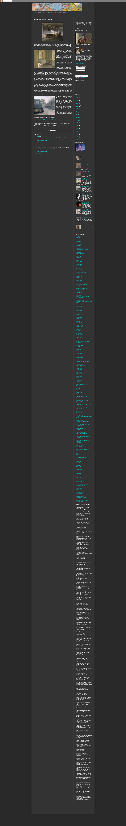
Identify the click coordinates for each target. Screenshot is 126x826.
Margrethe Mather (79, 445)
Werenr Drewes (79, 279)
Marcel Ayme (78, 461)
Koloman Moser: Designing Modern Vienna (87, 218)
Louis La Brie (78, 489)
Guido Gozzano (79, 336)
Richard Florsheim (79, 426)
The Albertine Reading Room (81, 396)
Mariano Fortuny (79, 303)
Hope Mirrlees (79, 265)
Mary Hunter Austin (79, 420)
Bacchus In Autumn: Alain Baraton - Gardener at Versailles (82, 501)
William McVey (79, 368)
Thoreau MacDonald (80, 401)
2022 (78, 99)
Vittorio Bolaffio (79, 292)
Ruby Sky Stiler (79, 322)
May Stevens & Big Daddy (81, 289)
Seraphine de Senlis (80, 238)
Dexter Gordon (79, 446)
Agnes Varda (78, 442)
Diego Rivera (78, 245)
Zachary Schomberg (80, 490)
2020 (78, 102)
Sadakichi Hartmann (80, 478)
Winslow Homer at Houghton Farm (82, 484)
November (78, 105)
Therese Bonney (79, 418)
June (77, 112)
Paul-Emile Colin (79, 276)
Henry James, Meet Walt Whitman (82, 366)
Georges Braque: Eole (80, 492)
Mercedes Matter (79, 317)
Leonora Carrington (79, 315)
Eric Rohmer (78, 383)
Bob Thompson (79, 340)
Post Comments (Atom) (43, 157)
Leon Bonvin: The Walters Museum (82, 269)
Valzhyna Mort (79, 466)
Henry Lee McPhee (79, 307)
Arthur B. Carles (79, 280)
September (78, 108)
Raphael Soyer (79, 306)
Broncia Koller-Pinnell (80, 246)
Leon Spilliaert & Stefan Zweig (81, 284)
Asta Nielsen (78, 411)
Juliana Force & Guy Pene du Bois (82, 395)
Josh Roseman (79, 356)
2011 (78, 134)
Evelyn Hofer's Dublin (80, 496)
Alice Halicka (78, 257)
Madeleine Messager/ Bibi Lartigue (82, 449)
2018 (78, 123)
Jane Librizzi (85, 49)
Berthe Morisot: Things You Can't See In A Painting (86, 179)
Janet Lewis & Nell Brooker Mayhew (82, 424)
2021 (78, 100)
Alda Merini (78, 465)
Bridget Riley (78, 241)
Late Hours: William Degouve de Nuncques (86, 203)
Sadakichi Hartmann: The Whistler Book (83, 404)
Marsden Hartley (79, 252)
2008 (78, 139)
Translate (84, 77)
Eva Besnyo (78, 295)
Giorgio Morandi (79, 264)
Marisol (77, 350)
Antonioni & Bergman (80, 275)
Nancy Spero (78, 236)
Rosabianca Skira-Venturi (81, 272)
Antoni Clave (78, 305)
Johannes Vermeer (79, 338)
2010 (78, 136)
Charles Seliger (79, 488)
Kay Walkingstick (79, 313)
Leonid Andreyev (79, 464)
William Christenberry (80, 364)
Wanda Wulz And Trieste (86, 194)
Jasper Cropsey (79, 285)
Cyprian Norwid (79, 458)
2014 (78, 130)
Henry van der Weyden (80, 485)
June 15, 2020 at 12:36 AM (42, 140)
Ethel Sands (78, 360)
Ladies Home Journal (80, 480)
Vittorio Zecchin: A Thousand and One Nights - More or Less (87, 164)
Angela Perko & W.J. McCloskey (82, 400)
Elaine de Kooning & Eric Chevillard (82, 283)
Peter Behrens (79, 456)
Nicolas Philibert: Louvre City (81, 407)
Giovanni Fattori (79, 412)
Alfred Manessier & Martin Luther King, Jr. (83, 361)
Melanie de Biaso (79, 354)
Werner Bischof (79, 385)
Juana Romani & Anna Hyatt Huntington (83, 298)
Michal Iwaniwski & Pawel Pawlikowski (83, 421)
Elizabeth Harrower (79, 287)
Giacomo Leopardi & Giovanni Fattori (83, 413)
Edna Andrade (79, 310)
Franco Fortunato (79, 462)
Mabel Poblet (78, 389)
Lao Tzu (77, 260)
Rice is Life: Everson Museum (81, 433)
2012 (78, 133)
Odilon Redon (78, 330)
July (77, 111)
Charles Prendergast (80, 254)
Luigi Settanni (78, 250)
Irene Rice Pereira (79, 271)
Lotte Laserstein (79, 277)
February (78, 118)
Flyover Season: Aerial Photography (82, 358)
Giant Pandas (78, 372)
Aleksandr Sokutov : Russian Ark (82, 249)
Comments (79, 70)
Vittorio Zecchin (79, 337)
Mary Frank (78, 399)
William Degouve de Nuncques (82, 454)
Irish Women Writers (80, 334)
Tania (38, 136)
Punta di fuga (78, 263)
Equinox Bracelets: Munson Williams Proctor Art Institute (82, 297)
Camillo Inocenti (79, 346)
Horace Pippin (79, 244)
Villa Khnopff (78, 472)
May (77, 114)
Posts (78, 68)
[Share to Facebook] (54, 130)
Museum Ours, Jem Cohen (81, 428)
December (78, 103)
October (77, 106)
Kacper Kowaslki (79, 397)
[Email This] (50, 130)
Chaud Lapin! (78, 352)
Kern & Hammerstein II (80, 300)
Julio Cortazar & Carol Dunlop (81, 457)
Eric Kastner (78, 460)
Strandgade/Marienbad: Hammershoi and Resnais (49, 119)
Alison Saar (78, 388)
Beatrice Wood (79, 261)
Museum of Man (79, 326)
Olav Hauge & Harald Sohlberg (82, 288)
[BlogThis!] (51, 130)
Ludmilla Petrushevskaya (80, 393)
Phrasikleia (78, 321)
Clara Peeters (78, 268)
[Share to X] (52, 130)
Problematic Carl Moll (86, 186)
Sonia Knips (78, 450)
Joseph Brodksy (79, 425)
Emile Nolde (78, 256)
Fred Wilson (78, 237)
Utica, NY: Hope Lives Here (81, 370)
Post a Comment (39, 153)
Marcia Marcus (79, 329)
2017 (78, 125)
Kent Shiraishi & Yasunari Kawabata (82, 422)
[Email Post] (48, 130)
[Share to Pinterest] (55, 130)
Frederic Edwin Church (80, 365)
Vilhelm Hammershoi (80, 253)
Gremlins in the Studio (80, 470)
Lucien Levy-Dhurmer (80, 248)
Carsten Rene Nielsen (80, 325)
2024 (78, 96)
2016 (78, 127)
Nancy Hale (78, 267)
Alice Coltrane (79, 349)
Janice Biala (78, 333)
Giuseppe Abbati (79, 377)
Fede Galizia (78, 311)
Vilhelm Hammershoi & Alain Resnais (83, 436)
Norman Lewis (79, 369)
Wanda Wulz (78, 473)
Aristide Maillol (79, 437)
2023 (78, 97)
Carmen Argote (79, 281)
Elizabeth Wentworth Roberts (81, 384)
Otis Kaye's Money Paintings (81, 240)
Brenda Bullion (79, 342)
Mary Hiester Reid (79, 357)
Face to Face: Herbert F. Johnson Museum (83, 474)
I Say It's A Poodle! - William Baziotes (82, 319)
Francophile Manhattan (80, 476)
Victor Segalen (79, 362)
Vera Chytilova (79, 408)
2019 (78, 122)
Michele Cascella (79, 345)
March (77, 117)
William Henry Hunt (79, 486)
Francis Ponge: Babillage (80, 242)
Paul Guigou (78, 477)
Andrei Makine (79, 392)
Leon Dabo (78, 453)
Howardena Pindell (79, 293)
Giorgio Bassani (79, 314)
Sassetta (78, 291)
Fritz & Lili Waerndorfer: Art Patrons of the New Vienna (86, 210)
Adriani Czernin (79, 391)
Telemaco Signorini (79, 380)
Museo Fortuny (79, 469)
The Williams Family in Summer (82, 344)
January (77, 120)
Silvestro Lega (79, 376)
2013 (78, 131)
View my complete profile (79, 63)
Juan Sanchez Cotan (80, 273)
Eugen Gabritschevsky (80, 374)
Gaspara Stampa (79, 481)
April (77, 115)
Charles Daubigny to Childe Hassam (83, 341)
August (77, 109)
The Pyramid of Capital (80, 432)
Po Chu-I (78, 348)
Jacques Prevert (79, 353)
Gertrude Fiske (79, 405)
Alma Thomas (78, 381)
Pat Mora (78, 309)
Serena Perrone (79, 318)
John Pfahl (78, 429)
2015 (78, 128)
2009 (78, 137)
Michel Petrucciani (79, 409)
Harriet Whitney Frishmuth (81, 497)
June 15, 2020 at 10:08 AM (42, 151)
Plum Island (78, 482)
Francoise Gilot (79, 373)
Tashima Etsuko (79, 387)
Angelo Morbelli (79, 403)
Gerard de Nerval (79, 415)
